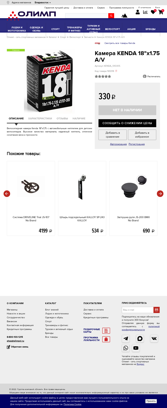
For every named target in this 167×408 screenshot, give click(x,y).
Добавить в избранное (142, 134)
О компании (15, 303)
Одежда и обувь (36, 29)
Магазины (12, 309)
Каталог (53, 37)
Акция (131, 29)
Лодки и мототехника (17, 29)
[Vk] (154, 338)
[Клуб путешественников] (124, 15)
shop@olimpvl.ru (15, 341)
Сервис (87, 313)
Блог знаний (52, 309)
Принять (151, 401)
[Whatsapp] (126, 348)
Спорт (55, 29)
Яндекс (140, 364)
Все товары (51, 337)
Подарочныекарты (92, 330)
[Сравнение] (145, 12)
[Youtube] (136, 348)
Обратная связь (19, 346)
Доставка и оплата (94, 309)
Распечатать (149, 76)
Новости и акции (16, 313)
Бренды (151, 29)
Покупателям (93, 303)
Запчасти (89, 37)
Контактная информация (20, 325)
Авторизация (118, 144)
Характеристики (40, 118)
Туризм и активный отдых (93, 29)
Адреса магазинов (21, 2)
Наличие (79, 118)
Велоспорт (112, 29)
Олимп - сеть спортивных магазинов (26, 37)
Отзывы (62, 118)
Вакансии (12, 321)
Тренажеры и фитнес (74, 29)
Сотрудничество (16, 317)
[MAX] (140, 338)
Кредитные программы (19, 329)
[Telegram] (126, 338)
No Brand (31, 219)
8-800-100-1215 (15, 337)
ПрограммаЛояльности (91, 339)
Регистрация (137, 144)
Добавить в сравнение (113, 134)
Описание (16, 118)
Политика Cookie (72, 404)
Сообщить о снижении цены (127, 123)
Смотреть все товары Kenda (120, 43)
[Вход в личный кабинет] (138, 12)
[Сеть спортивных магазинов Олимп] (31, 16)
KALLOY (82, 219)
